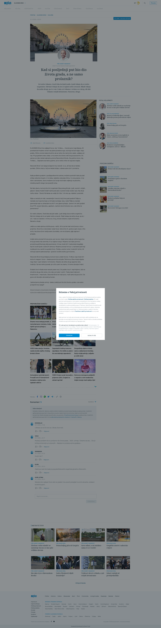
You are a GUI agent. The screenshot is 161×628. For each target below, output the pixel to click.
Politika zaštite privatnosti (75, 299)
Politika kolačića (88, 299)
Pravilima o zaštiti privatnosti (83, 311)
